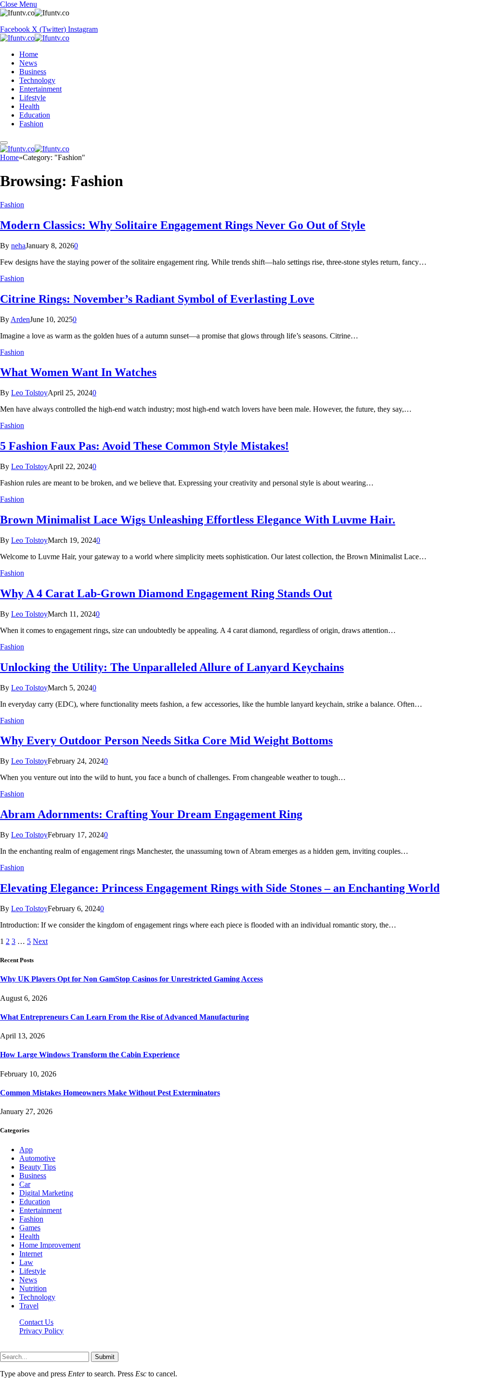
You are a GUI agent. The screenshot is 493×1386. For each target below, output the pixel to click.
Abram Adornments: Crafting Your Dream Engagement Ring (151, 814)
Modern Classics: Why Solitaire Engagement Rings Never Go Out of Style (182, 225)
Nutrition (33, 1288)
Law (26, 1262)
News (28, 63)
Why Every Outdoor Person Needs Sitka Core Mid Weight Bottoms (166, 740)
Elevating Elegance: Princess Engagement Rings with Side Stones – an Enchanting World (220, 888)
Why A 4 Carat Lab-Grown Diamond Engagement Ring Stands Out (166, 593)
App (26, 1149)
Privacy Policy (41, 1331)
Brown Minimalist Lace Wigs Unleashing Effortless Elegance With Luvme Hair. (197, 519)
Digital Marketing (46, 1193)
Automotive (37, 1158)
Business (32, 71)
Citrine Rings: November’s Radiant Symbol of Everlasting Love (157, 299)
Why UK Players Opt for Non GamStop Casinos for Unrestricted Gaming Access (131, 979)
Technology (37, 80)
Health (29, 106)
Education (34, 115)
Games (29, 1228)
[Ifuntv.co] (34, 38)
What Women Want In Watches (78, 372)
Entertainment (40, 89)
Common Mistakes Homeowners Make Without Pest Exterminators (110, 1093)
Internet (30, 1254)
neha (18, 246)
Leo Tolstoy (29, 393)
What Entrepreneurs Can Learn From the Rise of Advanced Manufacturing (124, 1017)
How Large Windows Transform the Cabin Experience (90, 1054)
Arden (20, 319)
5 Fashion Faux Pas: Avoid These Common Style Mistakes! (144, 446)
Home (28, 54)
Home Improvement (49, 1245)
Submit (105, 1356)
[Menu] (4, 142)
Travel (29, 1306)
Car (24, 1184)
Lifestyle (32, 98)
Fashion (31, 124)
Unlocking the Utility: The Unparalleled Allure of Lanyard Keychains (172, 667)
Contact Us (36, 1322)
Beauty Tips (37, 1167)
